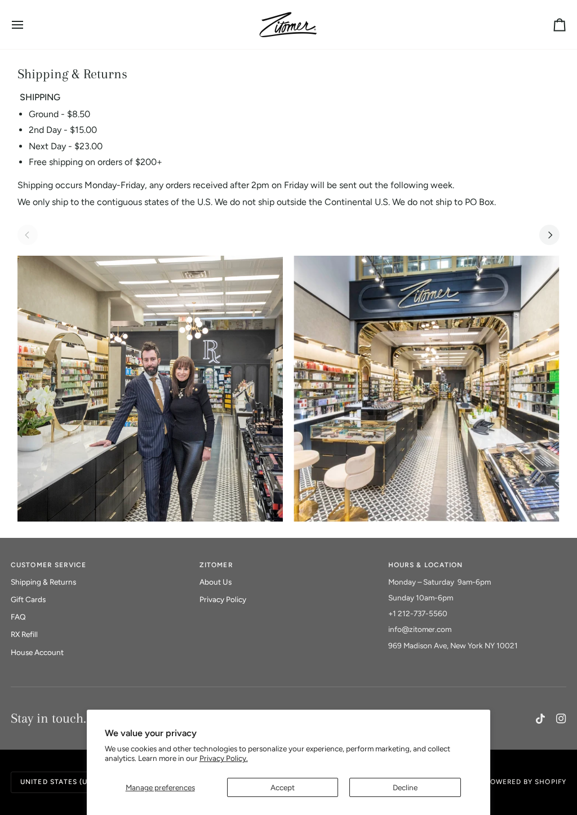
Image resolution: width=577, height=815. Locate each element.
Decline (405, 787)
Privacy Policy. (223, 758)
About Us (215, 581)
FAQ (18, 616)
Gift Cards (28, 599)
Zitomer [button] (216, 565)
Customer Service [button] (48, 565)
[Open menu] (28, 24)
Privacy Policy (222, 599)
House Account (37, 652)
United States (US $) (60, 782)
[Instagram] (561, 719)
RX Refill (24, 634)
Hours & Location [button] (425, 565)
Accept (282, 787)
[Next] (549, 235)
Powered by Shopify (526, 782)
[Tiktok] (540, 719)
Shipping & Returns (43, 581)
